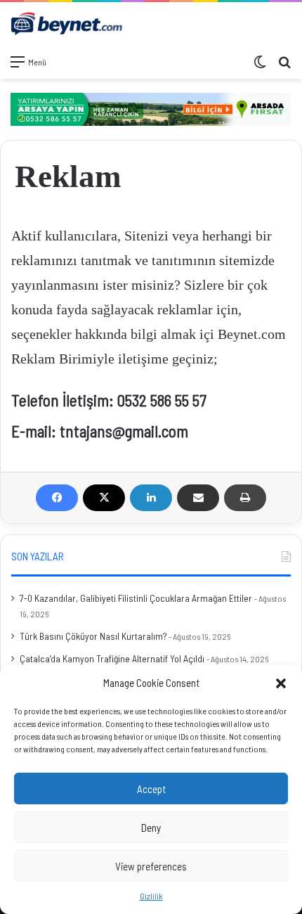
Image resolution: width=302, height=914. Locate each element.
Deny (151, 827)
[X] (104, 497)
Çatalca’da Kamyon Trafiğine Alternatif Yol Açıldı (112, 658)
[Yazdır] (245, 497)
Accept (151, 789)
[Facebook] (57, 497)
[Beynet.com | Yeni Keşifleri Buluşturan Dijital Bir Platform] (67, 24)
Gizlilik (151, 896)
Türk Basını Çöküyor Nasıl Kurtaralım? (93, 636)
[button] (281, 683)
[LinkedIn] (151, 497)
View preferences (151, 866)
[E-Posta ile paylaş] (198, 497)
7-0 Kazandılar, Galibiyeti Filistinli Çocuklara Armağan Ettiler (136, 598)
